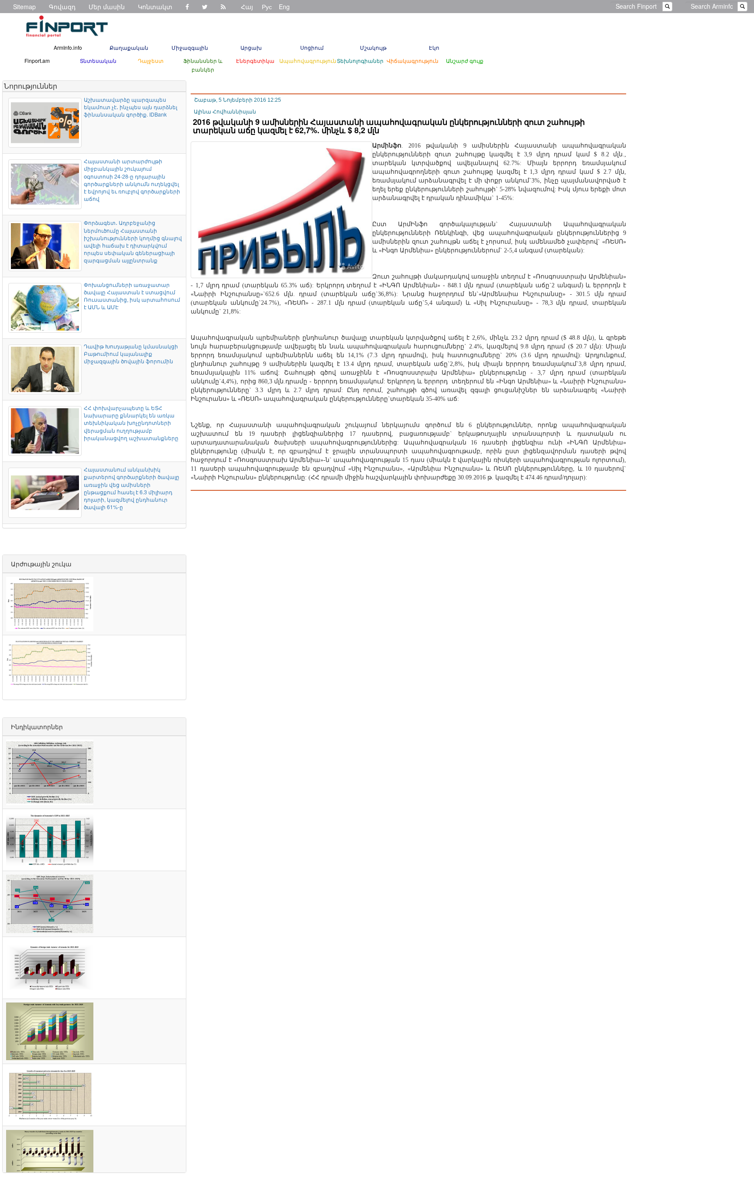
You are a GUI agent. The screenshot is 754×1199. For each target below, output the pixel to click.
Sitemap (24, 6)
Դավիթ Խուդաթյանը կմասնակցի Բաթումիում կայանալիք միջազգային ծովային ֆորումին (131, 353)
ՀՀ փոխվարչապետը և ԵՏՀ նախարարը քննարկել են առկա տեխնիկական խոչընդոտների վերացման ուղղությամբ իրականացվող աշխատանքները (131, 422)
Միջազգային (189, 47)
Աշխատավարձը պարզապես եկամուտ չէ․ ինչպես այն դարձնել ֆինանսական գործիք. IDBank (130, 107)
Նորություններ (30, 86)
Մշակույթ (373, 47)
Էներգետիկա (255, 60)
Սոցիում (312, 47)
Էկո (434, 47)
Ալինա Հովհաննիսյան (225, 112)
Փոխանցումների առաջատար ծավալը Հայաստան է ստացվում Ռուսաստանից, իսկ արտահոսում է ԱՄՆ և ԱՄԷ (132, 295)
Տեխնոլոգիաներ (360, 60)
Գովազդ (62, 6)
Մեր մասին (107, 6)
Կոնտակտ (155, 6)
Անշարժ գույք (464, 60)
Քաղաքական (129, 47)
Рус (267, 6)
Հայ (247, 6)
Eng (284, 6)
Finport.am (37, 60)
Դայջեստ (151, 60)
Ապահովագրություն (307, 60)
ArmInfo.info (68, 47)
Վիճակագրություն (413, 60)
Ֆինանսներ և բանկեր (203, 65)
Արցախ (251, 47)
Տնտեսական (98, 60)
